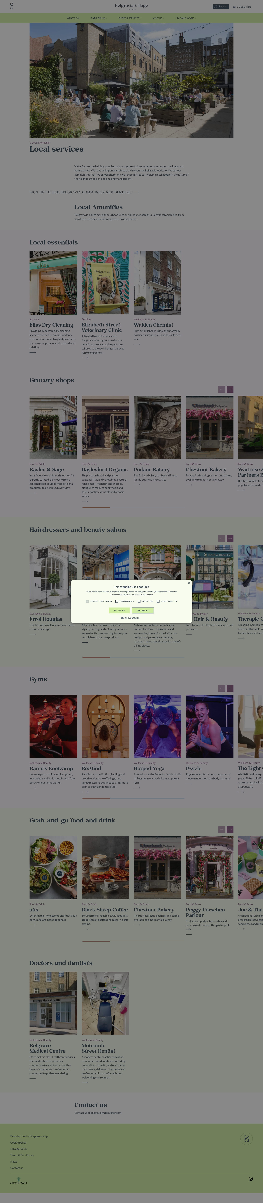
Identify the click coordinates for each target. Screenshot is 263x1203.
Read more (148, 594)
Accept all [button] (119, 610)
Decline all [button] (143, 610)
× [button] (189, 583)
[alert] (131, 601)
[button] (87, 601)
